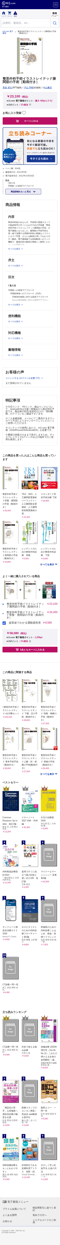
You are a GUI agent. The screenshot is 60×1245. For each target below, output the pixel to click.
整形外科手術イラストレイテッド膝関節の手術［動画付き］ (25, 605)
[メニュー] (55, 4)
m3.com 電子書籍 (7, 32)
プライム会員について (14, 1209)
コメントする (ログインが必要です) (23, 378)
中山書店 (47, 87)
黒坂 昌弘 (7, 87)
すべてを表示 (47, 564)
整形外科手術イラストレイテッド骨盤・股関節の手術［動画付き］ (25, 615)
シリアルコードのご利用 (44, 1221)
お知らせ (7, 1221)
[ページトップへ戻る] (55, 1240)
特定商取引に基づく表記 (44, 1209)
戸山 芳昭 (28, 87)
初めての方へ (40, 1215)
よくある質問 (10, 1215)
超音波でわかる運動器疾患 (25, 622)
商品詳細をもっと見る (21, 191)
